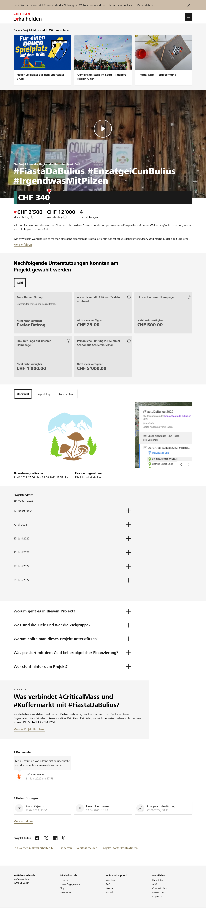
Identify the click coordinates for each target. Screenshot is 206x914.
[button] (188, 17)
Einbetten (66, 848)
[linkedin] (55, 838)
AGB (154, 884)
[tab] (20, 282)
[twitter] (46, 838)
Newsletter (65, 892)
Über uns (65, 880)
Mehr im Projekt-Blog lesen (29, 729)
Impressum (158, 896)
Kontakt (110, 892)
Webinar (110, 880)
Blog (62, 888)
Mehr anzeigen (23, 821)
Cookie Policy (159, 888)
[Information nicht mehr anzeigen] (188, 5)
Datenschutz (159, 892)
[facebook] (37, 838)
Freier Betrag (31, 324)
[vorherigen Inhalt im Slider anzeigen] (188, 464)
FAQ (108, 884)
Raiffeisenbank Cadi (67, 164)
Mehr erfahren (145, 5)
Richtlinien (157, 880)
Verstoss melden (86, 848)
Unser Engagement (70, 884)
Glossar (110, 888)
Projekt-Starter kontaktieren (120, 848)
